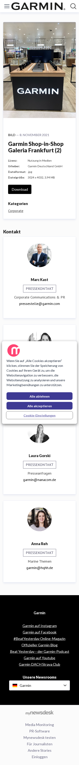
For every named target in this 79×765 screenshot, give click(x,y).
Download (20, 189)
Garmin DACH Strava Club (39, 664)
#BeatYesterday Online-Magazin (39, 638)
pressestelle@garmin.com (39, 303)
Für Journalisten (39, 744)
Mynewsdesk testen (39, 737)
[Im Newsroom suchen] (73, 6)
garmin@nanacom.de (39, 479)
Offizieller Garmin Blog (39, 645)
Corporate (15, 210)
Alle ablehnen (40, 396)
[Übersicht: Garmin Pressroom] (38, 6)
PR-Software (39, 731)
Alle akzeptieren (39, 406)
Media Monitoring (39, 724)
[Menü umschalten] (6, 6)
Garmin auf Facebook (40, 632)
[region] (39, 382)
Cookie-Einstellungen (39, 415)
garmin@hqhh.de (39, 567)
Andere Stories (39, 750)
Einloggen (40, 757)
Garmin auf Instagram (39, 625)
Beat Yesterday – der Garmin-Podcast (39, 651)
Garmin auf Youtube (39, 658)
